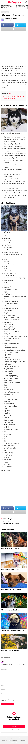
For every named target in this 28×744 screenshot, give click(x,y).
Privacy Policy (22, 740)
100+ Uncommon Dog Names (11, 610)
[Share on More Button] (13, 29)
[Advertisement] (14, 48)
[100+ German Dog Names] (14, 539)
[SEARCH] (26, 2)
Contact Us (14, 742)
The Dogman (14, 2)
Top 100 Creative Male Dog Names (13, 630)
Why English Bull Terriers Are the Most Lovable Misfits (22, 6)
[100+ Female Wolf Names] (14, 641)
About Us (4, 740)
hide (10, 93)
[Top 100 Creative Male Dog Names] (14, 621)
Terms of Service (13, 740)
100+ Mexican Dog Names (10, 569)
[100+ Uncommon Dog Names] (14, 600)
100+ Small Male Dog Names (11, 590)
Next (27, 7)
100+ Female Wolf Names (10, 651)
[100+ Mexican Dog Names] (14, 560)
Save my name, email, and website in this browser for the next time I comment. (13, 699)
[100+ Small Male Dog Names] (14, 580)
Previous (1, 7)
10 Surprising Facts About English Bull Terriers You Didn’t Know (7, 6)
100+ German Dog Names (10, 549)
